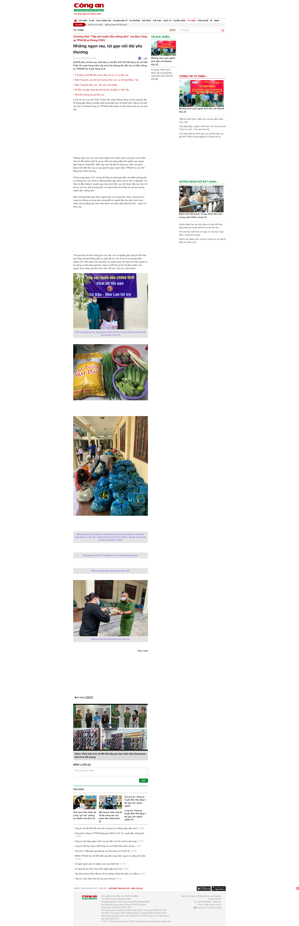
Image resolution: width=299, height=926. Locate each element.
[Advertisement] (169, 9)
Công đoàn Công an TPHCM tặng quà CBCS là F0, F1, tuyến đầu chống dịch (109, 833)
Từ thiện (191, 21)
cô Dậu (98, 332)
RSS (174, 30)
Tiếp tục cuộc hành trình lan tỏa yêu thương (95, 879)
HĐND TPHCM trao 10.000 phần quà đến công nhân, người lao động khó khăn (110, 856)
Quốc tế (167, 21)
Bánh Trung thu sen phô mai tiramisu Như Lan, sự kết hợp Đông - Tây (106, 80)
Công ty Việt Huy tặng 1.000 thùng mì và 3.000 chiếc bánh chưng (104, 846)
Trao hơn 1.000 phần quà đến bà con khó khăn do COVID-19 (102, 851)
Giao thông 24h (103, 21)
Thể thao (157, 21)
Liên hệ (103, 888)
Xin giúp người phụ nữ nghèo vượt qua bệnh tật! (97, 864)
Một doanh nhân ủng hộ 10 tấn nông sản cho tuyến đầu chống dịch (110, 815)
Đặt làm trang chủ (86, 888)
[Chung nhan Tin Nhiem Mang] (207, 907)
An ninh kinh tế (120, 21)
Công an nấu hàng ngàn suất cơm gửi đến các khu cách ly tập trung (105, 841)
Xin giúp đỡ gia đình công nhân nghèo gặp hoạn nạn (98, 869)
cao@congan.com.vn (212, 905)
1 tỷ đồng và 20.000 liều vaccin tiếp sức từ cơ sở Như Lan (101, 75)
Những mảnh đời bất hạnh (116, 25)
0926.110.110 (124, 888)
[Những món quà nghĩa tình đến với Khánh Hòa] (163, 48)
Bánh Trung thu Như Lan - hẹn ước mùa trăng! (96, 85)
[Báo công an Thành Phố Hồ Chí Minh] (88, 7)
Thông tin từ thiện (95, 25)
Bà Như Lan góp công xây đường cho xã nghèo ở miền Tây (102, 90)
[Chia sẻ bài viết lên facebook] (139, 58)
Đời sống (146, 21)
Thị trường (134, 21)
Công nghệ (202, 21)
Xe (211, 21)
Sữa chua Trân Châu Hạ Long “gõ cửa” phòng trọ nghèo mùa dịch (84, 815)
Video (216, 21)
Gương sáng (179, 21)
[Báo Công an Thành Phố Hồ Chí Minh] (75, 20)
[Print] (145, 58)
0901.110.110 (137, 888)
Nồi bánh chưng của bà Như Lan (89, 95)
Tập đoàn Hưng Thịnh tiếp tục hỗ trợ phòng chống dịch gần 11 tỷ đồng (106, 874)
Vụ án (91, 21)
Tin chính (82, 21)
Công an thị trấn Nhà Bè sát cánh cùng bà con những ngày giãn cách (106, 828)
